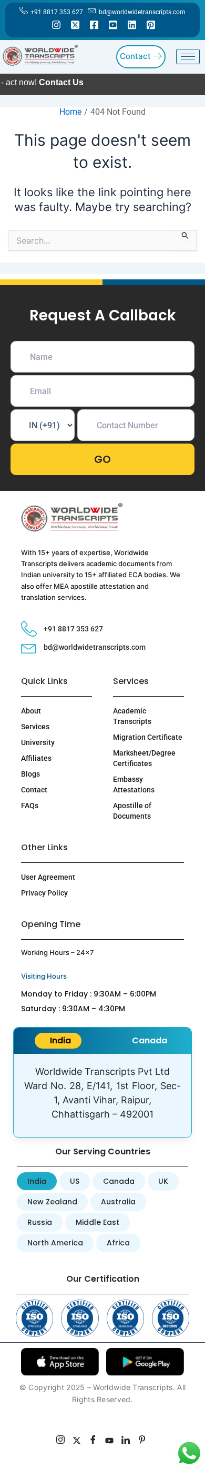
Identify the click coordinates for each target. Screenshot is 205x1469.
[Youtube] (113, 24)
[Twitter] (75, 24)
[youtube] (109, 1441)
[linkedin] (125, 1441)
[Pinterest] (151, 24)
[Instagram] (56, 24)
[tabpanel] (102, 1095)
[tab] (58, 1041)
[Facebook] (94, 24)
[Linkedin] (132, 24)
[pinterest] (142, 1441)
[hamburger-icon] (188, 56)
